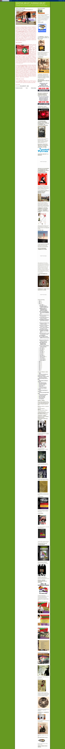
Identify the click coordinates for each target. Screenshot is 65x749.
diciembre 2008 (42, 360)
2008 (39, 303)
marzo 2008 (41, 349)
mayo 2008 (41, 351)
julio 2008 (41, 354)
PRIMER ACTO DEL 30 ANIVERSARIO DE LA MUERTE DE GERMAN (43, 309)
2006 (39, 301)
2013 (39, 366)
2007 (39, 302)
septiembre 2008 (42, 356)
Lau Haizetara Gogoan (42, 395)
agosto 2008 (42, 355)
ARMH (40, 373)
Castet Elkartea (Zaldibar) (43, 383)
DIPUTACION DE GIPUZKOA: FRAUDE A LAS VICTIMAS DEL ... (43, 330)
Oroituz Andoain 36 (42, 397)
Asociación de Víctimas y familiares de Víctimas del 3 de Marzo (42, 378)
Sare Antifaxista (41, 398)
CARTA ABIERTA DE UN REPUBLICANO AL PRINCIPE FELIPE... (43, 343)
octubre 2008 (42, 357)
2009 (39, 361)
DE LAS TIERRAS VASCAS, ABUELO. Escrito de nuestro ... (44, 337)
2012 (39, 365)
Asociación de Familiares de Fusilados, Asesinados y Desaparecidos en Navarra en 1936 (43, 375)
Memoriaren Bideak (42, 396)
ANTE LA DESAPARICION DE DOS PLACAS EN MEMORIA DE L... (44, 312)
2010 (39, 362)
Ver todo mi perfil (40, 22)
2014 (39, 367)
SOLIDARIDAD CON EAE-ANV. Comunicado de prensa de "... (44, 320)
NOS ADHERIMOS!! (42, 335)
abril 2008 (41, 350)
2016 (39, 370)
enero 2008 (41, 304)
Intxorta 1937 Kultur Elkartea (43, 394)
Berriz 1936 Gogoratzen (42, 382)
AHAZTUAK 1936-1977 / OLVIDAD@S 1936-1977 (30, 3)
